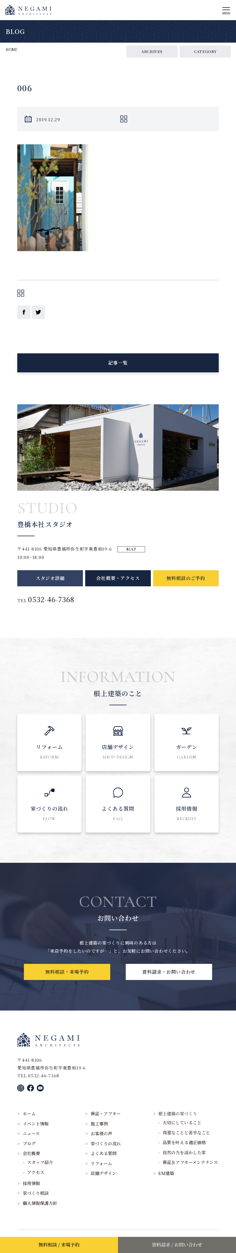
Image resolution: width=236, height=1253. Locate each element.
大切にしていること (182, 1122)
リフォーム (101, 1163)
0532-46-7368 (51, 599)
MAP (131, 549)
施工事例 (99, 1124)
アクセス (35, 1172)
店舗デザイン (103, 1173)
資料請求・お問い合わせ (168, 971)
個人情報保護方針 (40, 1203)
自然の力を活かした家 (184, 1152)
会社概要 (31, 1153)
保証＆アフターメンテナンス (190, 1162)
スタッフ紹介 (40, 1162)
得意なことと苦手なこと (186, 1132)
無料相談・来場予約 (67, 971)
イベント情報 (36, 1124)
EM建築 (166, 1173)
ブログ (29, 1143)
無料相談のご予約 (186, 578)
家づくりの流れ (106, 1143)
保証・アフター (106, 1113)
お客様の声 (101, 1133)
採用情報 (31, 1183)
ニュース (31, 1133)
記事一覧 (117, 362)
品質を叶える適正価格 (184, 1142)
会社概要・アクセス (118, 578)
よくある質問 (104, 1153)
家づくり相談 (36, 1193)
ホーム (29, 1113)
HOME (11, 49)
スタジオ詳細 (50, 578)
